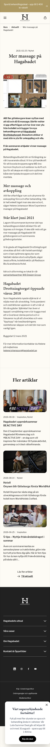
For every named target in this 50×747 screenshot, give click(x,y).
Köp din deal (27, 739)
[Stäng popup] (46, 705)
